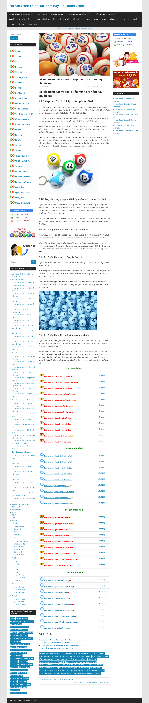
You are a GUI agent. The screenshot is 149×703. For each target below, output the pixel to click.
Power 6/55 (20, 88)
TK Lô (11, 24)
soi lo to (13, 673)
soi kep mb (13, 670)
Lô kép (18, 140)
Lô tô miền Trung (23, 182)
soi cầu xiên (23, 661)
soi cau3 (30, 633)
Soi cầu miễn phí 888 (82, 668)
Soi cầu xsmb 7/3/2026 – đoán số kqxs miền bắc (56, 680)
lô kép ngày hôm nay (46, 659)
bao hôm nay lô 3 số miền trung (56, 628)
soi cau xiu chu (15, 641)
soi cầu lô (13, 653)
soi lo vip (13, 681)
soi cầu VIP (14, 661)
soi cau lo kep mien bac (88, 662)
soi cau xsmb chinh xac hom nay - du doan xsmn (68, 87)
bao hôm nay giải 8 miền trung (56, 592)
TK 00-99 (19, 166)
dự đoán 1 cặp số (16, 624)
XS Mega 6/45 (21, 77)
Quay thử (32, 24)
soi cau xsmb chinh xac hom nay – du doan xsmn (47, 6)
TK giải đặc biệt (22, 156)
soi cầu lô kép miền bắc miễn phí (74, 665)
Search (14, 38)
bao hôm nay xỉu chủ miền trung (56, 580)
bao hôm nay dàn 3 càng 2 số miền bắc (59, 492)
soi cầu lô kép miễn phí (94, 665)
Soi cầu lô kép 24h (72, 662)
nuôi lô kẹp (73, 659)
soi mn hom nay (15, 687)
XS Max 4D (20, 82)
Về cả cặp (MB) (21, 108)
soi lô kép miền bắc (76, 670)
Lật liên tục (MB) (22, 103)
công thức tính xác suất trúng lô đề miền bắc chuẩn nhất (62, 646)
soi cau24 (24, 635)
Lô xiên (18, 135)
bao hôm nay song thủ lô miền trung (58, 610)
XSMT (104, 19)
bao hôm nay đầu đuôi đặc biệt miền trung (60, 622)
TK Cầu (135, 19)
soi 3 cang (21, 633)
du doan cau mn (15, 621)
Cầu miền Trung (22, 124)
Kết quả (113, 19)
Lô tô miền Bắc (22, 171)
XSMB (88, 19)
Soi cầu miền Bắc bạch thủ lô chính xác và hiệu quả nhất (90, 682)
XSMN (96, 19)
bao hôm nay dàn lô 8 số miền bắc (57, 462)
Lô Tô (20, 24)
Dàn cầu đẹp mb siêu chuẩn (79, 14)
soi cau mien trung (16, 638)
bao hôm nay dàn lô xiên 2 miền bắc (58, 468)
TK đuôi (18, 150)
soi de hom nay (24, 667)
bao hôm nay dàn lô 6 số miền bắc (57, 456)
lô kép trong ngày (61, 659)
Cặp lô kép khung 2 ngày (69, 653)
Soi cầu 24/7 (83, 659)
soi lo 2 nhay (23, 670)
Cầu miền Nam (22, 119)
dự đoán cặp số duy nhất (18, 630)
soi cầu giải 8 (26, 650)
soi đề (25, 687)
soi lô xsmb (14, 684)
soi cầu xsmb (14, 664)
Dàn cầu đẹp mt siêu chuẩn (106, 14)
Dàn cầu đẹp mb (57, 14)
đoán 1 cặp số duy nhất (18, 693)
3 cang (12, 618)
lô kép (93, 653)
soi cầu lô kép (59, 662)
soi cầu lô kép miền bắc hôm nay (50, 665)
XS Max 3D (20, 93)
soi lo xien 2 (22, 681)
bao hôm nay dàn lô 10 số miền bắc (57, 498)
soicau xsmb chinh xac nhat (19, 644)
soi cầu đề (13, 667)
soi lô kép (42, 670)
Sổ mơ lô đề (64, 19)
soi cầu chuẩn (15, 650)
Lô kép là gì (100, 653)
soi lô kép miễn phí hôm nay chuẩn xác (87, 673)
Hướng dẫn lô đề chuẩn (45, 19)
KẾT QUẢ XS (77, 19)
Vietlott (124, 19)
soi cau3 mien (14, 635)
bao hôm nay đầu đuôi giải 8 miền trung (59, 616)
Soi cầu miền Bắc (16, 655)
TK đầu (18, 145)
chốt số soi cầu (22, 618)
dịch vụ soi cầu (28, 621)
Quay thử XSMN (22, 203)
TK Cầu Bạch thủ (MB (21, 541)
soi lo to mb (22, 673)
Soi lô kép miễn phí (45, 673)
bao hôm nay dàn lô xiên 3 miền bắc (58, 474)
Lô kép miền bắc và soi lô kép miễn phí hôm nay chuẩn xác (71, 656)
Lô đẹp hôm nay (84, 653)
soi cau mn (28, 638)
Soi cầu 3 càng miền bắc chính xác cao (55, 643)
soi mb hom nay (25, 684)
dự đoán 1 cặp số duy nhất (19, 627)
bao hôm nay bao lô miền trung (56, 598)
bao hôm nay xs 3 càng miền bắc (56, 486)
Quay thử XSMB (22, 192)
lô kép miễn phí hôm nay (100, 656)
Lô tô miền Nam (22, 176)
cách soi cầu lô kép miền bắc (49, 653)
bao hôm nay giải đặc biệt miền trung (58, 586)
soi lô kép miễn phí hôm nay (63, 673)
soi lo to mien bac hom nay (19, 678)
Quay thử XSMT (22, 197)
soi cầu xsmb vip (26, 664)
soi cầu (12, 647)
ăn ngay (102, 621)
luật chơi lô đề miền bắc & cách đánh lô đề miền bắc (61, 640)
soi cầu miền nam (16, 658)
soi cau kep (92, 659)
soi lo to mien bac (16, 676)
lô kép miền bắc (44, 656)
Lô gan (18, 129)
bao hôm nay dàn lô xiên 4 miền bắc (58, 480)
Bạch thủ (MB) (21, 98)
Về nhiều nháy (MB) (24, 114)
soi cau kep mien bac (46, 662)
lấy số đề (13, 633)
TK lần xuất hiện (22, 161)
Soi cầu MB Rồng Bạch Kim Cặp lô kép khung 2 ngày (56, 668)
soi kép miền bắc (95, 668)
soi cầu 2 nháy (22, 647)
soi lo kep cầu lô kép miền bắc (58, 670)
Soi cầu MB (22, 653)
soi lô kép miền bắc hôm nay (94, 670)
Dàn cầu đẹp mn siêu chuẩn (19, 19)
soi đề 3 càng (14, 690)
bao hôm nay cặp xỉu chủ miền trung (58, 604)
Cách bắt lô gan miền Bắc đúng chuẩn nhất (57, 648)
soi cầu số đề (28, 658)
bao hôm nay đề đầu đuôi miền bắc (57, 504)
